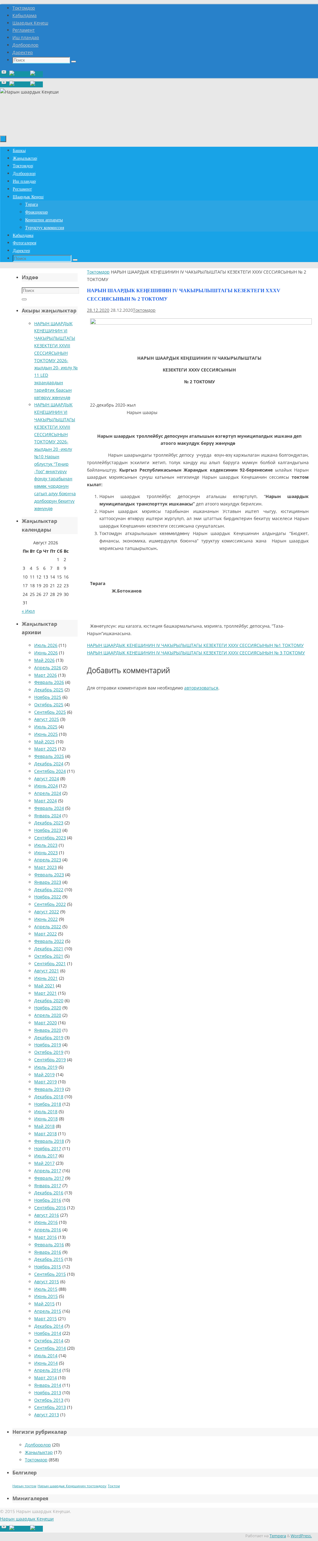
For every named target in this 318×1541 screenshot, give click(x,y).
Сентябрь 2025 (50, 712)
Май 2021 (44, 986)
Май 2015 (44, 1304)
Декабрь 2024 (48, 764)
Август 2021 (46, 971)
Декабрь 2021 (48, 949)
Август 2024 (46, 779)
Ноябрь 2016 (47, 1200)
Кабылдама (24, 15)
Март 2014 (45, 1378)
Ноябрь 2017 (47, 1148)
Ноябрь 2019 (47, 1045)
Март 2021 (45, 993)
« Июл (28, 611)
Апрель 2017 (47, 1171)
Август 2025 (46, 719)
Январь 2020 (47, 1030)
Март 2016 (45, 1237)
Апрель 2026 (47, 668)
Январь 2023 (47, 882)
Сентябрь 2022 (50, 904)
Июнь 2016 (46, 1222)
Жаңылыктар (39, 1452)
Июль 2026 (45, 645)
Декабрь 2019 (48, 1037)
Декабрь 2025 (48, 690)
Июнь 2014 (46, 1363)
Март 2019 (45, 1082)
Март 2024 (45, 801)
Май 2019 (44, 1074)
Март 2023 (45, 867)
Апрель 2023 (47, 860)
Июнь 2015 (46, 1296)
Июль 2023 (45, 845)
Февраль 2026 (49, 682)
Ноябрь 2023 (47, 830)
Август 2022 (46, 912)
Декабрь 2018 (48, 1097)
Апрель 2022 (47, 927)
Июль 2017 (45, 1156)
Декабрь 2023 (48, 823)
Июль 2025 (45, 727)
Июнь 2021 (46, 978)
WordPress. (301, 1536)
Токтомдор (23, 8)
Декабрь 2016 (48, 1193)
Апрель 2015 (47, 1311)
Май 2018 (44, 1126)
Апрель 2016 (47, 1230)
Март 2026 (45, 675)
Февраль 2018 (49, 1141)
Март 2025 (45, 749)
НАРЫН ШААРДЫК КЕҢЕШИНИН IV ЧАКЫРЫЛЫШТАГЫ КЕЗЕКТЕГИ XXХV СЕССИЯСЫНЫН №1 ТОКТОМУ (195, 645)
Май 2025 (44, 742)
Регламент (23, 30)
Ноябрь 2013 (47, 1393)
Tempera (278, 1536)
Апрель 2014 (47, 1370)
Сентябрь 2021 (50, 964)
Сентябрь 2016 (50, 1208)
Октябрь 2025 (48, 705)
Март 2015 (45, 1319)
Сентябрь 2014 (50, 1348)
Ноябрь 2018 (47, 1104)
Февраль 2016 (49, 1245)
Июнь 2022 (46, 919)
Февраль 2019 (49, 1089)
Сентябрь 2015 (50, 1274)
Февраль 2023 (49, 875)
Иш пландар (25, 37)
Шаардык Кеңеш (30, 23)
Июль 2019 (45, 1067)
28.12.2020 (98, 310)
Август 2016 (46, 1215)
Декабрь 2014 (48, 1326)
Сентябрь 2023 (50, 838)
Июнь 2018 (46, 1119)
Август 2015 (46, 1282)
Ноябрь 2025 (47, 697)
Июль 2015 (45, 1289)
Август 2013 (46, 1415)
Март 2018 (45, 1134)
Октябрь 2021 (48, 956)
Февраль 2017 (49, 1178)
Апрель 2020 (47, 1015)
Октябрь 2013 (48, 1400)
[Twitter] (19, 74)
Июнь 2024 (46, 786)
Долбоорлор (25, 45)
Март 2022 (45, 934)
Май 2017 (44, 1163)
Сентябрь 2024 (50, 771)
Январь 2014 (47, 1385)
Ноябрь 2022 (47, 897)
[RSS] (36, 74)
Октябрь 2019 (48, 1052)
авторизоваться (201, 688)
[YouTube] (4, 74)
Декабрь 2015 (48, 1259)
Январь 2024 (47, 816)
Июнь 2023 (46, 853)
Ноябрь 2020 (47, 1008)
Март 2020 (45, 1023)
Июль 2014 (45, 1356)
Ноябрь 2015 (47, 1267)
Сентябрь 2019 (50, 1060)
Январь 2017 (47, 1185)
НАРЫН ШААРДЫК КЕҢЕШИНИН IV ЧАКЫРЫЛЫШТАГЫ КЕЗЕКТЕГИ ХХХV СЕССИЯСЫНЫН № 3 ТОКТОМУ (196, 653)
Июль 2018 (45, 1111)
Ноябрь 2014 (47, 1333)
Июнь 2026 (46, 653)
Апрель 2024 (47, 793)
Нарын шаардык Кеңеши (27, 1519)
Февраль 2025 (49, 756)
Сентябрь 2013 (50, 1407)
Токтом (114, 1486)
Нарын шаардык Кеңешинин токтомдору (72, 1486)
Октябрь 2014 (48, 1341)
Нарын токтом (24, 1486)
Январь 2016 (47, 1252)
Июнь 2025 (46, 734)
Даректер (22, 52)
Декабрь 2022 (48, 890)
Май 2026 (44, 660)
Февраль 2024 (49, 808)
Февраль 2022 (49, 941)
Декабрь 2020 (48, 1000)
